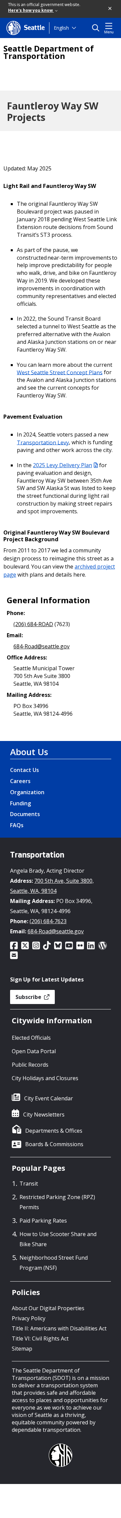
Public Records (30, 1064)
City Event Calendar (48, 1098)
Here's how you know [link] (31, 10)
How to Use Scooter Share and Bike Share (57, 1239)
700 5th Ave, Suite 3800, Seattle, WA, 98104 (52, 886)
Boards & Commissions (54, 1144)
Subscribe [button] (29, 997)
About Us (29, 752)
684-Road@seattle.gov (41, 646)
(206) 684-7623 (48, 921)
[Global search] (97, 28)
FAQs (17, 825)
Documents (25, 814)
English (61, 28)
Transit (28, 1183)
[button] (110, 9)
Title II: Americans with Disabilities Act (59, 1328)
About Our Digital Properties (48, 1308)
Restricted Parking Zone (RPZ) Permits (57, 1202)
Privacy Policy (28, 1318)
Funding (20, 803)
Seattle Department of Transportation (48, 52)
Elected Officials (31, 1037)
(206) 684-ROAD (33, 624)
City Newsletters (44, 1114)
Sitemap (22, 1348)
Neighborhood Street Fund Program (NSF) (53, 1262)
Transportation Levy (43, 442)
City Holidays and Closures (45, 1078)
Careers (20, 781)
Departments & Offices (53, 1130)
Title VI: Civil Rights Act (40, 1338)
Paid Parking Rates (43, 1220)
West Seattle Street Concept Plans (60, 372)
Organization (27, 792)
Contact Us (24, 770)
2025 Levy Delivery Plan (62, 465)
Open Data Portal (34, 1051)
